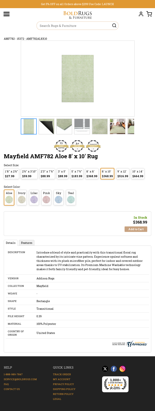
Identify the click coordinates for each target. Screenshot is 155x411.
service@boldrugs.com (20, 379)
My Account (61, 379)
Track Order (62, 374)
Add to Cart (136, 229)
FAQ (6, 384)
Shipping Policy (64, 389)
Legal (57, 399)
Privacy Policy (63, 384)
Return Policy (63, 394)
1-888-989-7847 (13, 374)
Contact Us (12, 389)
